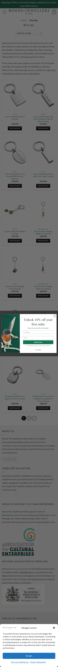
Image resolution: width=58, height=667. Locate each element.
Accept (29, 656)
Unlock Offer (38, 342)
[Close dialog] (55, 316)
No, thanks (38, 349)
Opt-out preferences (20, 662)
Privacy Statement (38, 662)
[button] (54, 627)
